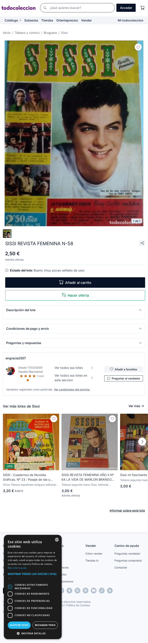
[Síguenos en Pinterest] (85, 590)
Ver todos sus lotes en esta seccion (71, 377)
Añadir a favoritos (126, 369)
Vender (86, 20)
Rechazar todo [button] (45, 625)
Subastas (31, 20)
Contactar (120, 567)
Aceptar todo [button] (19, 625)
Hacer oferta (78, 295)
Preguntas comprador (128, 560)
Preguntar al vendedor (126, 378)
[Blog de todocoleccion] (110, 590)
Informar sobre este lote (127, 510)
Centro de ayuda (126, 546)
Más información (17, 567)
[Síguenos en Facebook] (69, 590)
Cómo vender (93, 553)
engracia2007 (16, 358)
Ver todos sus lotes (69, 368)
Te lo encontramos (61, 581)
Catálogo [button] (12, 20)
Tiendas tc (92, 560)
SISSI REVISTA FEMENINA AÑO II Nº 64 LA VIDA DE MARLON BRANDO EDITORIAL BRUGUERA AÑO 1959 (87, 477)
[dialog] (33, 587)
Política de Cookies (78, 605)
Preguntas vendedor (127, 553)
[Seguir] (138, 47)
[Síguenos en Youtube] (94, 590)
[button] (74, 310)
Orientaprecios (67, 20)
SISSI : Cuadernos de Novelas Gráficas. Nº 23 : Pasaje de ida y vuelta (26, 477)
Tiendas (47, 20)
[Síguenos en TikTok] (102, 590)
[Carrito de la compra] (142, 7)
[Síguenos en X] (77, 590)
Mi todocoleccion (130, 20)
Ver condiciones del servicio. (72, 389)
